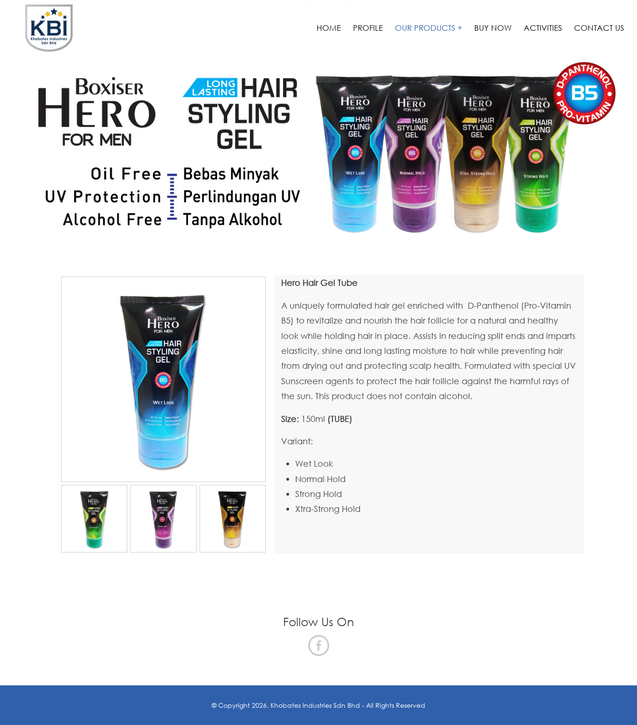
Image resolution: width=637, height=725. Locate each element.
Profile (368, 28)
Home (329, 28)
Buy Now (493, 28)
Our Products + (428, 28)
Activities (543, 28)
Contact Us (599, 28)
